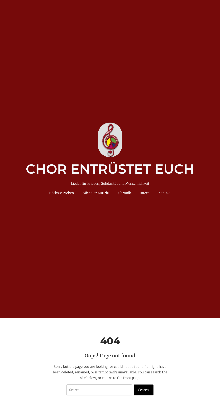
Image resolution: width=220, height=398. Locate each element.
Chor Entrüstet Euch (110, 169)
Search (143, 390)
